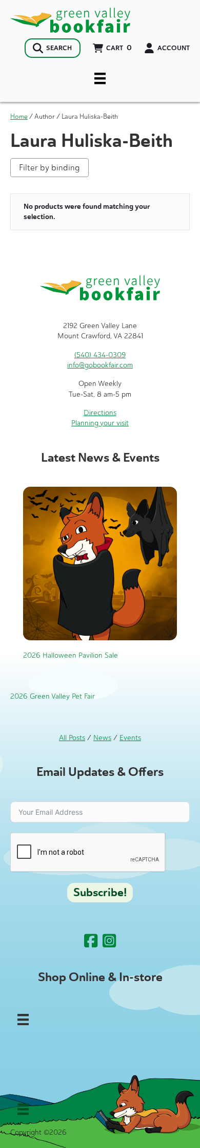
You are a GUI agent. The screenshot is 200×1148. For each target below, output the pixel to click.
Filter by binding (49, 167)
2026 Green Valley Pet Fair (52, 696)
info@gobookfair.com (100, 365)
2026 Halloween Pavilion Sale (70, 655)
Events (130, 737)
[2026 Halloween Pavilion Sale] (100, 562)
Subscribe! (100, 892)
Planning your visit (100, 423)
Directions (100, 412)
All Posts (72, 737)
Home (19, 116)
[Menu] (100, 78)
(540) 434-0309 (100, 355)
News (102, 737)
